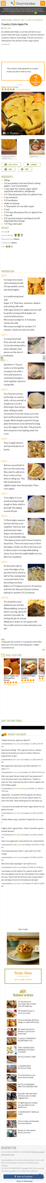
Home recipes (6, 20)
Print (27, 169)
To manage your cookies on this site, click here (21, 13)
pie (23, 20)
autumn (22, 979)
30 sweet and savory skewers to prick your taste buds (26, 1031)
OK (35, 13)
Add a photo (13, 164)
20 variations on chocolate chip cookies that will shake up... (27, 1003)
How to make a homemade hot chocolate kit (28, 1122)
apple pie (29, 979)
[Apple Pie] (2, 358)
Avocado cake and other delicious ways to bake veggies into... (27, 1095)
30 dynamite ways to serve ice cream (26, 1012)
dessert (17, 20)
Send (10, 169)
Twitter (2, 1148)
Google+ (15, 1148)
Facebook (8, 1148)
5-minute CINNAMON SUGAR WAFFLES (27, 1039)
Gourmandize (23, 3)
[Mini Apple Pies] (44, 358)
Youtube (12, 1148)
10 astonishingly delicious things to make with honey (28, 1021)
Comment (33, 164)
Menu (3, 3)
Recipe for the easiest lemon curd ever (27, 1131)
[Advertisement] (23, 52)
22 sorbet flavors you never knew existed (26, 1076)
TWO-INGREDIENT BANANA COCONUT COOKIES (26, 1049)
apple (16, 979)
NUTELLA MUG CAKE (27, 1057)
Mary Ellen (7, 28)
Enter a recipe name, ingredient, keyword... (42, 3)
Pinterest (5, 1148)
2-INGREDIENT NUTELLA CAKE (24, 1067)
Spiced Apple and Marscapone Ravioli (11, 678)
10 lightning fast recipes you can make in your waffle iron (28, 1105)
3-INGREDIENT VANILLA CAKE (28, 1113)
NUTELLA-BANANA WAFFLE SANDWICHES (28, 1085)
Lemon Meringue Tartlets (28, 677)
